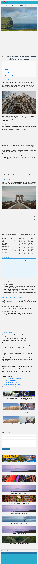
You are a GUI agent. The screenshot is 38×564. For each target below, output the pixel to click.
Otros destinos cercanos (9, 75)
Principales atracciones (8, 66)
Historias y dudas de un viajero (10, 72)
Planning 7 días (7, 73)
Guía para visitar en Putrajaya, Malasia (11, 380)
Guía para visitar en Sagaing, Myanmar (30, 386)
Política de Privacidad (5, 559)
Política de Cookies (4, 562)
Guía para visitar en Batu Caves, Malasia (11, 382)
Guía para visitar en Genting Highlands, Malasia (12, 378)
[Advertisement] (19, 48)
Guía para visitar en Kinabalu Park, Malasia (12, 384)
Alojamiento (7, 69)
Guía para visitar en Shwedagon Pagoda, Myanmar (10, 386)
